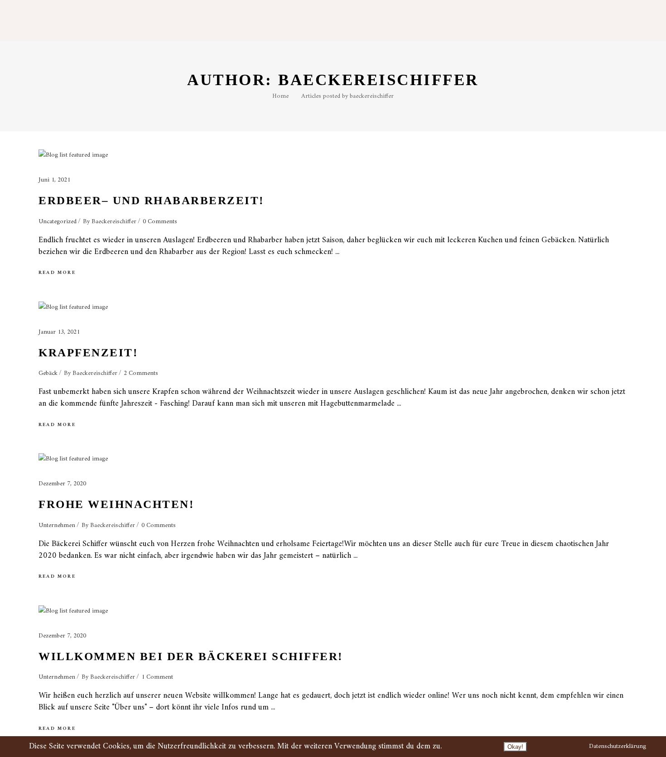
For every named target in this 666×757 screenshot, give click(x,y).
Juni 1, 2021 (54, 180)
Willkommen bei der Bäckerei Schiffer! (191, 656)
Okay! (515, 746)
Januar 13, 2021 (59, 332)
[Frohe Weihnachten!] (73, 459)
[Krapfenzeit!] (73, 307)
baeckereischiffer (114, 221)
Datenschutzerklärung (617, 746)
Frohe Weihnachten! (116, 504)
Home (280, 96)
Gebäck (48, 373)
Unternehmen (57, 525)
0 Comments (160, 221)
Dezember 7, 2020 (62, 483)
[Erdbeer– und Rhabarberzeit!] (73, 155)
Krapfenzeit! (88, 352)
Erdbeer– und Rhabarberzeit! (151, 200)
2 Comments (141, 373)
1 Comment (157, 677)
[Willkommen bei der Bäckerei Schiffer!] (73, 611)
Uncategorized (58, 221)
